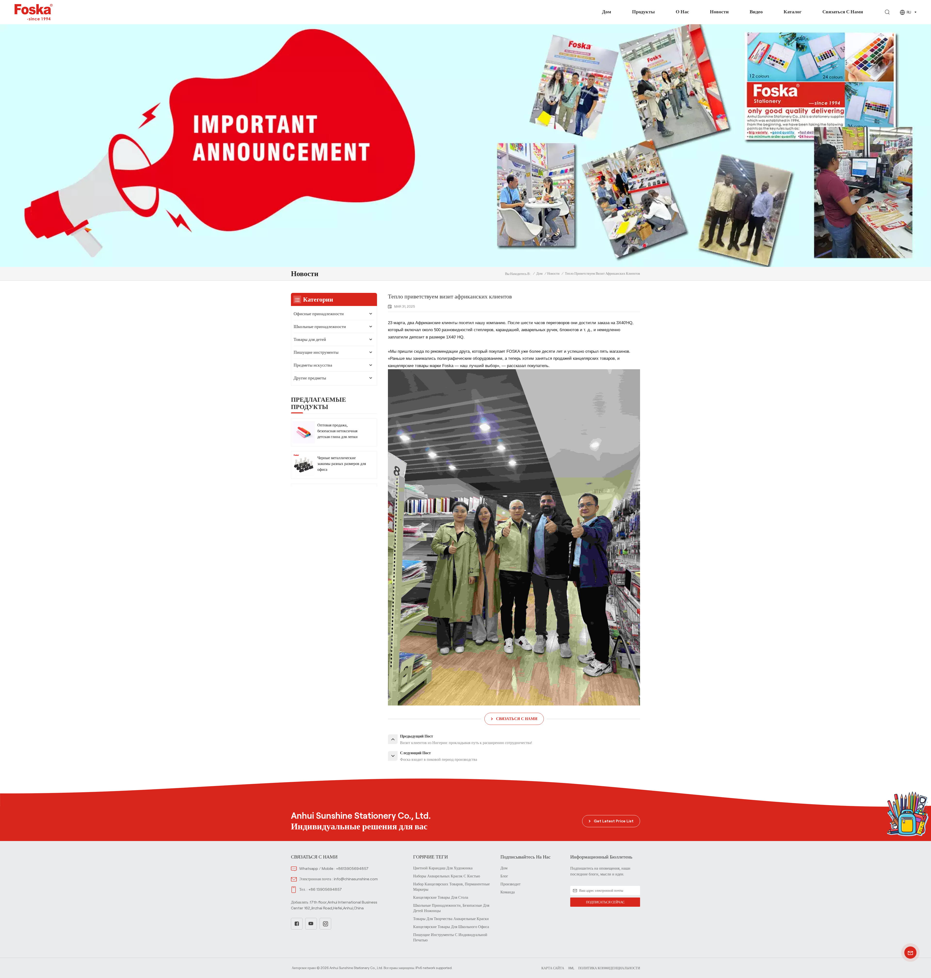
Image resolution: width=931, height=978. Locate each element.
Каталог (793, 11)
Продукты (643, 11)
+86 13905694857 (325, 889)
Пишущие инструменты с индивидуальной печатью (450, 937)
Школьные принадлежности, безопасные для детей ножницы (451, 908)
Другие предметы (310, 378)
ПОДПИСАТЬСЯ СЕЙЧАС (605, 902)
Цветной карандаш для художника (443, 868)
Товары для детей (310, 339)
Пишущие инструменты (316, 352)
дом (503, 868)
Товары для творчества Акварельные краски (451, 919)
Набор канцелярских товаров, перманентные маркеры (451, 886)
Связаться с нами (842, 11)
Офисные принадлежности (319, 313)
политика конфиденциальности (609, 968)
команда (507, 892)
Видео (756, 11)
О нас (682, 11)
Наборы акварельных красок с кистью (446, 876)
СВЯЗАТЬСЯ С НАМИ (516, 719)
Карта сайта (552, 968)
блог (504, 876)
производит (510, 884)
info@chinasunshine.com (356, 879)
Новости (719, 11)
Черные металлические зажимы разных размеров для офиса (341, 463)
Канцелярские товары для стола (440, 897)
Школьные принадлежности (320, 326)
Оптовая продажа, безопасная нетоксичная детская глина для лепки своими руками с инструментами (337, 431)
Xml (571, 968)
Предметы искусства (313, 365)
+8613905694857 (352, 868)
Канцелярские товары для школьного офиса (451, 927)
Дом (606, 11)
